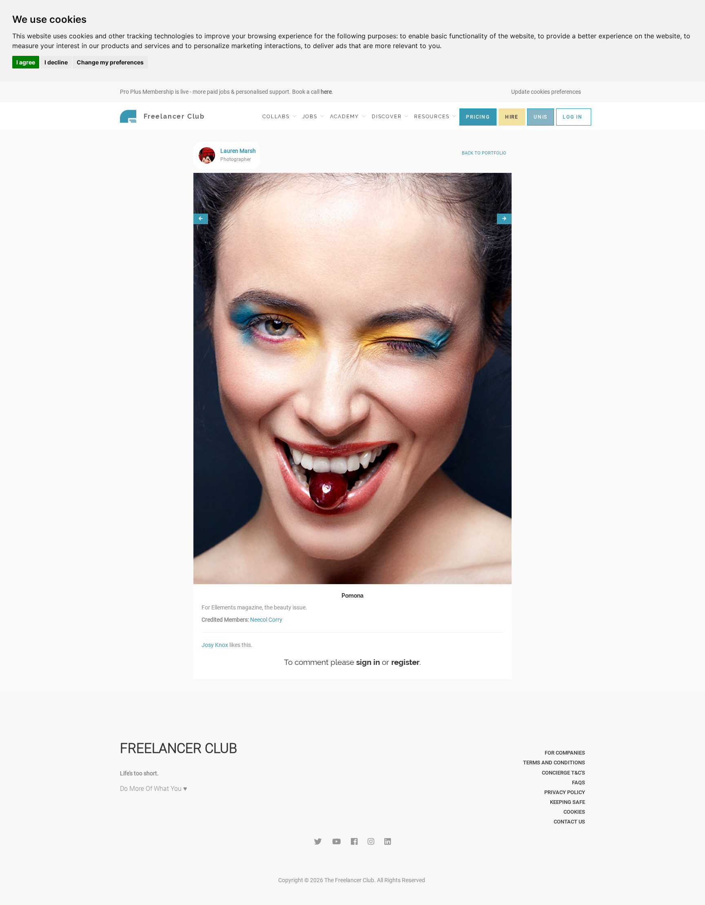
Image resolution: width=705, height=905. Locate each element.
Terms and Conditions (554, 762)
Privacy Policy (564, 792)
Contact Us (569, 822)
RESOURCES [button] (432, 116)
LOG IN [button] (573, 117)
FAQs (578, 782)
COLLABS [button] (276, 116)
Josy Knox (215, 645)
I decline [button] (56, 62)
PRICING (478, 117)
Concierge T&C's (563, 773)
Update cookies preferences (546, 91)
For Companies (565, 753)
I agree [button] (25, 62)
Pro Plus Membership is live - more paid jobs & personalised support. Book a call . (226, 91)
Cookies (574, 812)
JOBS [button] (310, 116)
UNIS (541, 117)
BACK (484, 153)
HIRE (512, 117)
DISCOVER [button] (387, 116)
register (405, 662)
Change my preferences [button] (110, 62)
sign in (368, 662)
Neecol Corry (266, 619)
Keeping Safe (567, 802)
